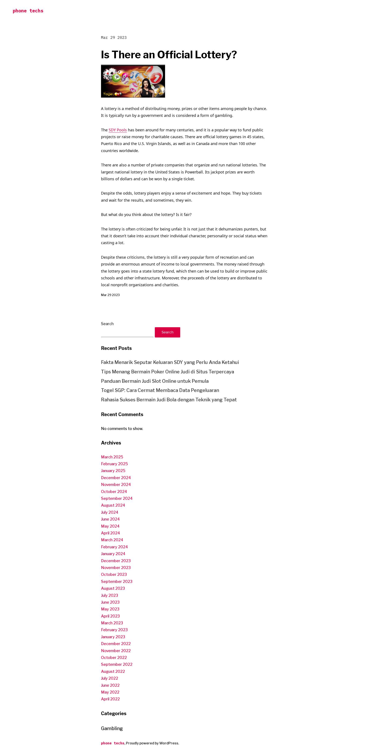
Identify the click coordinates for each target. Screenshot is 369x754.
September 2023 (116, 581)
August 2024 (113, 505)
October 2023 (114, 574)
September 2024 (117, 498)
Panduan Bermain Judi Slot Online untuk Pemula (155, 381)
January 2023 (113, 637)
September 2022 (116, 664)
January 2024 (113, 554)
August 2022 (113, 671)
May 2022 (110, 692)
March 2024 (112, 540)
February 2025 (114, 464)
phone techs (28, 10)
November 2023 (116, 567)
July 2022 (109, 678)
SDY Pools (118, 129)
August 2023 (113, 588)
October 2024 (114, 491)
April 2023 (110, 616)
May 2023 (110, 609)
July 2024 (109, 512)
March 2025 (112, 457)
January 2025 (113, 470)
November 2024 (116, 484)
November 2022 (116, 650)
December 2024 (116, 477)
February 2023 (114, 630)
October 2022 (114, 657)
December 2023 (116, 561)
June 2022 (110, 685)
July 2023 (109, 595)
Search (107, 323)
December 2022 (116, 643)
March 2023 (112, 623)
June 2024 (110, 519)
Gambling (112, 728)
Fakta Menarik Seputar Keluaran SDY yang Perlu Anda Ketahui (170, 362)
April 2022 (110, 699)
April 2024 (110, 533)
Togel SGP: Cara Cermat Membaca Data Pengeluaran (160, 390)
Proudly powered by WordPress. (152, 743)
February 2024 (114, 547)
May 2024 (110, 526)
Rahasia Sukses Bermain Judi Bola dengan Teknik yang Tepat (169, 399)
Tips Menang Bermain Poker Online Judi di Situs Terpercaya (167, 371)
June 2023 (110, 602)
